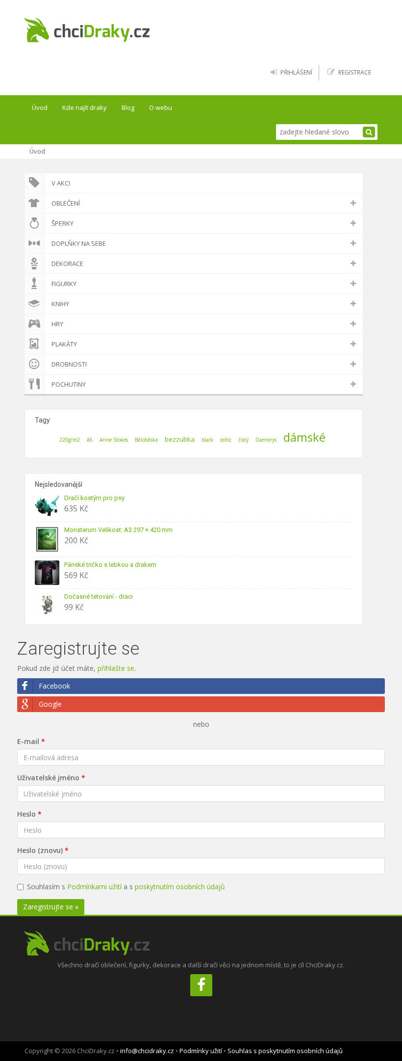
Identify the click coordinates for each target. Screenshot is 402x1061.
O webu (160, 107)
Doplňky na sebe (78, 243)
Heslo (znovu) (40, 850)
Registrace (354, 72)
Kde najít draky (84, 107)
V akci (60, 183)
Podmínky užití (200, 1050)
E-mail (28, 741)
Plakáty (64, 344)
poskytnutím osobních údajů (180, 886)
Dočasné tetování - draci (98, 596)
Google (50, 704)
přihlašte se (116, 668)
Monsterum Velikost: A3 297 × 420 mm (118, 529)
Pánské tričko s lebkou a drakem (110, 564)
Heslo (26, 814)
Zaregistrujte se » (50, 906)
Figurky (63, 283)
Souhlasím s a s (126, 886)
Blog (128, 107)
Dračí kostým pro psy (94, 498)
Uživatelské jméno (48, 777)
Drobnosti (69, 364)
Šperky (62, 223)
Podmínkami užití (94, 886)
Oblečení (65, 203)
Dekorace (67, 263)
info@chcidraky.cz (147, 1050)
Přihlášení (296, 72)
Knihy (60, 303)
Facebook (54, 685)
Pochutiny (68, 384)
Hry (57, 323)
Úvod (40, 107)
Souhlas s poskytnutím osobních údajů (285, 1050)
